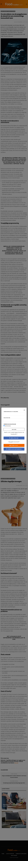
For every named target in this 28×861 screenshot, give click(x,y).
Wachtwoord (7, 417)
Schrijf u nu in (14, 445)
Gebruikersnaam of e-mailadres (11, 411)
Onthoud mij (8, 425)
